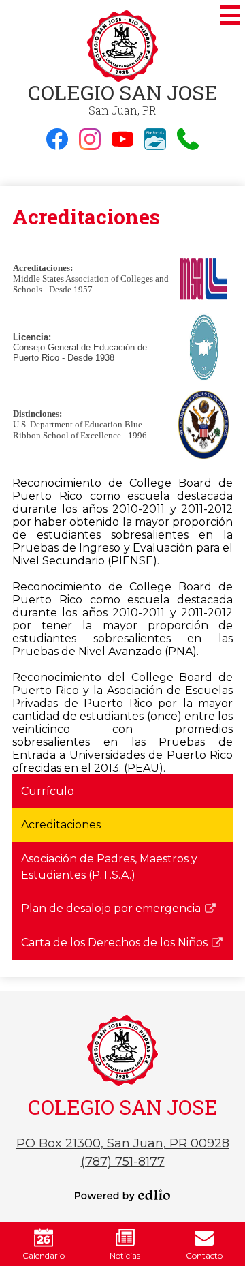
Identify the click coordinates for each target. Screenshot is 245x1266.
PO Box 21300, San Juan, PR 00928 (122, 1143)
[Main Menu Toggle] (230, 15)
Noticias (125, 1255)
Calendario (43, 1255)
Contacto (204, 1255)
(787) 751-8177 (123, 1161)
